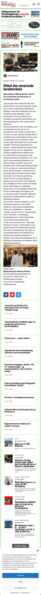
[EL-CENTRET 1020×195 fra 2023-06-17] (20, 17)
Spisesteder (24, 5)
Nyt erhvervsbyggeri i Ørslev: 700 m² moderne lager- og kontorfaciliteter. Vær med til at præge (19, 368)
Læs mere (9, 314)
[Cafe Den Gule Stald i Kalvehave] (10, 47)
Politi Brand (19, 455)
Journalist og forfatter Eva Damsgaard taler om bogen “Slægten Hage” (17, 308)
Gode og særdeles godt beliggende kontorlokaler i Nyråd (20, 384)
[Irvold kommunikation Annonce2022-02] (30, 39)
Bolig (17, 439)
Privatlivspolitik (24, 592)
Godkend (20, 575)
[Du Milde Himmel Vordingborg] (34, 28)
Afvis (20, 582)
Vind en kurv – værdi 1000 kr (17, 338)
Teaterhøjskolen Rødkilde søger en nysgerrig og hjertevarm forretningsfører (20, 324)
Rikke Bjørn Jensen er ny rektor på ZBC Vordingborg (25, 484)
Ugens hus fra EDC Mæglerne (22, 444)
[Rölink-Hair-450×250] (20, 71)
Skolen (17, 477)
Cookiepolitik (15, 592)
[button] (37, 550)
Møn (23, 497)
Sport (17, 520)
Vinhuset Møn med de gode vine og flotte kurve (20, 411)
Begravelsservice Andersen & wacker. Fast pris (18, 425)
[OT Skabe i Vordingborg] (10, 39)
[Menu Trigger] (34, 4)
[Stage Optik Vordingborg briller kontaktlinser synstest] (14, 27)
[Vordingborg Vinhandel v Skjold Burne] (30, 47)
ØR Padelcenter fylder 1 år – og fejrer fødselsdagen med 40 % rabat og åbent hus (25, 528)
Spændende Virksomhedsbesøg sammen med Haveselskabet (19, 351)
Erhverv (18, 497)
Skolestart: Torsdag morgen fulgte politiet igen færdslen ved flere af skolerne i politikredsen (25, 463)
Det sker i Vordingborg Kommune (19, 397)
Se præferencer (20, 588)
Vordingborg (25, 477)
